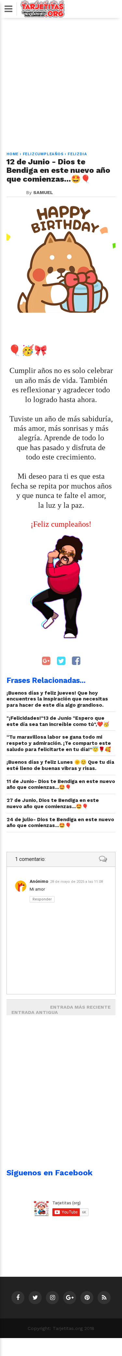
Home (13, 154)
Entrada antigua (34, 1012)
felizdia (77, 154)
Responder (42, 899)
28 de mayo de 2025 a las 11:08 (76, 882)
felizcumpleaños (43, 154)
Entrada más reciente (80, 1007)
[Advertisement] (61, 81)
